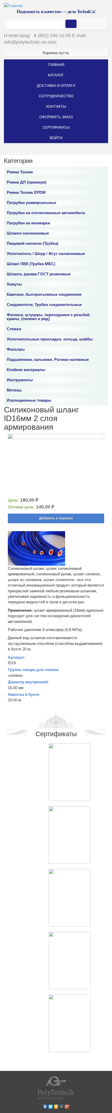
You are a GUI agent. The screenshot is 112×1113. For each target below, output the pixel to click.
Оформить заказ (56, 117)
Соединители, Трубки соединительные (44, 304)
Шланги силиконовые (28, 233)
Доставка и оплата (56, 85)
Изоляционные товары (29, 400)
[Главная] (56, 5)
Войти (56, 138)
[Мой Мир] (61, 1105)
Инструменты (20, 380)
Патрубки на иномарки (28, 223)
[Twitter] (50, 1105)
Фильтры (16, 349)
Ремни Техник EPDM (26, 192)
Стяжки (14, 329)
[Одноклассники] (56, 1105)
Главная (56, 65)
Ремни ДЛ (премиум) (26, 182)
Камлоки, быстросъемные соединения (44, 294)
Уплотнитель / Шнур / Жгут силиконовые (46, 253)
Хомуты (14, 284)
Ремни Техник (20, 172)
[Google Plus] (67, 1105)
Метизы (14, 390)
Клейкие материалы (26, 369)
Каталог (56, 75)
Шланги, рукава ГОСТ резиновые (39, 274)
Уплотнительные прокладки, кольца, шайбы (50, 339)
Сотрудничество (56, 96)
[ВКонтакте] (45, 1105)
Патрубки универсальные (31, 202)
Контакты (56, 106)
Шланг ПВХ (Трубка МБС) (31, 264)
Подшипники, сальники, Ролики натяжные (48, 359)
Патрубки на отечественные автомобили (46, 213)
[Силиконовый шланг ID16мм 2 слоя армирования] (56, 465)
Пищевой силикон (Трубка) (32, 243)
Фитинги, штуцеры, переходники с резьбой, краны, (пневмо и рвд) (48, 317)
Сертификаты (56, 127)
